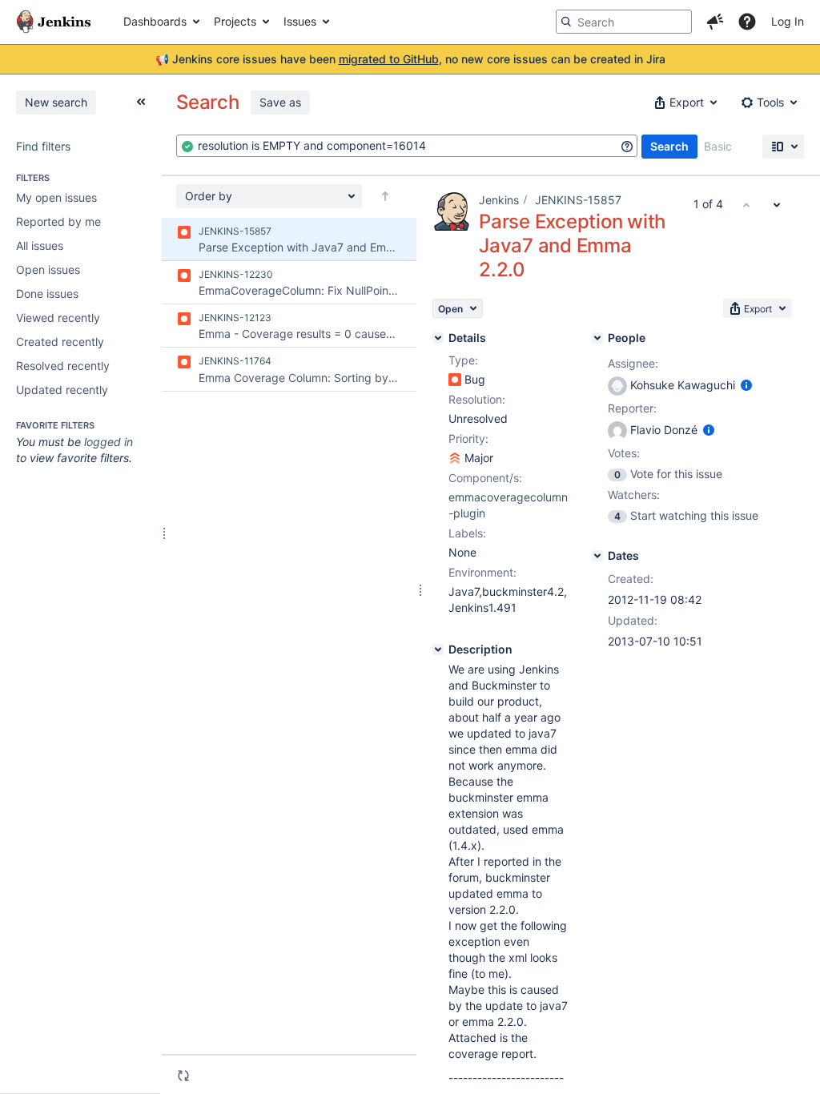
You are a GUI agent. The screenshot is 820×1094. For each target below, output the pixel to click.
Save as (280, 102)
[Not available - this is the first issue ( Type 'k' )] (746, 204)
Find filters (43, 146)
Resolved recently (63, 365)
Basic (718, 146)
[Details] (438, 338)
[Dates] (597, 555)
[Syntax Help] (627, 147)
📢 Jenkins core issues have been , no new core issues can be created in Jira (410, 59)
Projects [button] (235, 21)
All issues (39, 245)
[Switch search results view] (783, 147)
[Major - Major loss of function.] (454, 458)
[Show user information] (746, 385)
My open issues (56, 197)
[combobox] (406, 146)
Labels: (467, 533)
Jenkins (499, 200)
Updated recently (62, 389)
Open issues (48, 269)
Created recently (60, 341)
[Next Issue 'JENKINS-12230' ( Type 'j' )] (777, 204)
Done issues (47, 293)
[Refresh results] (183, 1076)
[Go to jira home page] (53, 22)
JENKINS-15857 (578, 200)
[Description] (438, 649)
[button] (715, 21)
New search (56, 102)
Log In (787, 21)
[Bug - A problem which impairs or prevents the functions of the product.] (454, 379)
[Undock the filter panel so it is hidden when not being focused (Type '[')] (141, 101)
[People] (597, 338)
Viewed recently (58, 317)
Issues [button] (299, 21)
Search (669, 146)
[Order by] (385, 196)
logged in (108, 441)
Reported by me (58, 221)
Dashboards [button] (155, 21)
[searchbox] (624, 21)
